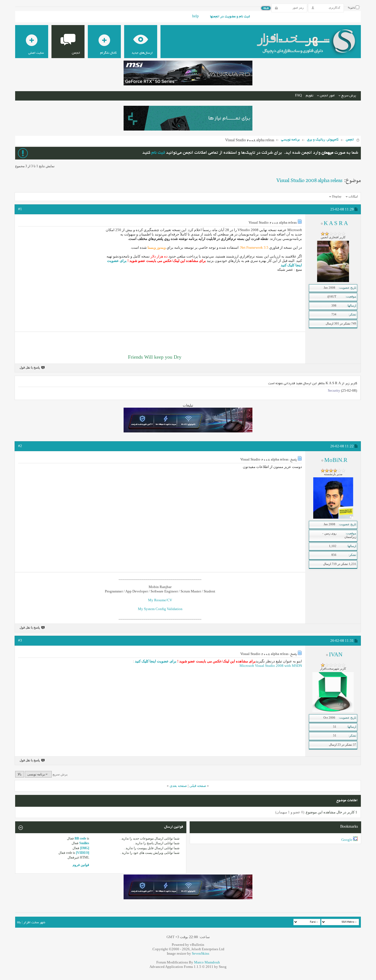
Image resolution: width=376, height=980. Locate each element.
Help (195, 17)
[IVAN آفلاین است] (333, 711)
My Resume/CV (160, 600)
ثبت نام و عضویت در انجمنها (230, 17)
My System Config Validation (160, 609)
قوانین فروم (81, 865)
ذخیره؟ (352, 8)
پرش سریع (348, 96)
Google (346, 840)
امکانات (353, 196)
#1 (20, 209)
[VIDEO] (82, 853)
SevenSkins (200, 953)
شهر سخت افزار (34, 922)
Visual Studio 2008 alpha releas (309, 180)
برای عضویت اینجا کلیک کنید (155, 661)
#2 (20, 446)
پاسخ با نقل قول (30, 367)
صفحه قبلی (197, 786)
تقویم (309, 96)
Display (337, 196)
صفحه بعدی (178, 786)
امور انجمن (327, 96)
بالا (19, 774)
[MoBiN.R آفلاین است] (333, 517)
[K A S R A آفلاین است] (333, 281)
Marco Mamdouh (207, 962)
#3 (20, 640)
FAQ (298, 96)
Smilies (84, 843)
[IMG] (84, 848)
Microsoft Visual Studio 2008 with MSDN (270, 666)
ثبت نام (158, 153)
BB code (80, 838)
